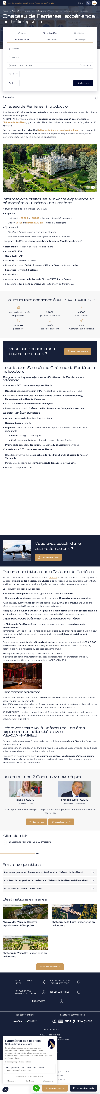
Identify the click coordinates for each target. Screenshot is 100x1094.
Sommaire (8, 97)
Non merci (11, 1081)
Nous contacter (65, 1072)
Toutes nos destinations (50, 967)
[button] (83, 1088)
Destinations (17, 11)
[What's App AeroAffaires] (36, 1088)
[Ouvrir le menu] (94, 3)
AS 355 (35, 218)
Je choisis (30, 1081)
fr (79, 3)
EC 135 (19, 223)
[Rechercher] (88, 3)
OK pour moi (48, 1081)
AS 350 (24, 218)
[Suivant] (93, 187)
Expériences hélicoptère (35, 11)
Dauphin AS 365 (35, 223)
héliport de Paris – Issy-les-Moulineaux (59, 130)
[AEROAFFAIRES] (4, 3)
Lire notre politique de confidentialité (18, 1062)
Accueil (6, 11)
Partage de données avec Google (19, 1070)
